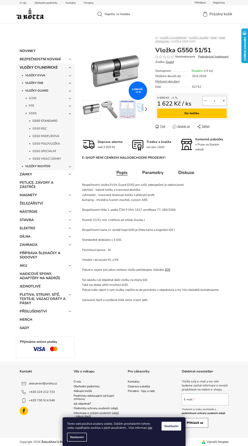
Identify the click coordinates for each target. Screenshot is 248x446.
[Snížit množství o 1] (205, 100)
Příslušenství (33, 311)
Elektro (27, 228)
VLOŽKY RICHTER (37, 166)
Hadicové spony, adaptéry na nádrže (40, 275)
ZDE (167, 270)
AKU (23, 265)
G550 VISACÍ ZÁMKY (46, 159)
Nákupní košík (83, 391)
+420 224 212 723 (42, 392)
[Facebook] (24, 411)
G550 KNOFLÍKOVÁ (45, 136)
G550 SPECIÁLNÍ (44, 151)
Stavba (27, 220)
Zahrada (28, 244)
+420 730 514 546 (42, 400)
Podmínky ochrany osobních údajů (96, 408)
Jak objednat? (82, 404)
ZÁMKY (26, 174)
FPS (31, 106)
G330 (33, 98)
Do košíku (191, 113)
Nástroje (28, 211)
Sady (24, 328)
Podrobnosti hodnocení (213, 57)
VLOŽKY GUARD (36, 91)
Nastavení (77, 437)
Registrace (219, 2)
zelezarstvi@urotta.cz (43, 383)
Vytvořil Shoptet (218, 442)
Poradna (88, 3)
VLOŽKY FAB (34, 83)
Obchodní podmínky (46, 3)
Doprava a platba (139, 386)
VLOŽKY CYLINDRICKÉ (39, 67)
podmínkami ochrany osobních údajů (203, 413)
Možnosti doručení (167, 81)
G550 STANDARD (44, 121)
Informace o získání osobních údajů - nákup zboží (96, 415)
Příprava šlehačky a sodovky (40, 255)
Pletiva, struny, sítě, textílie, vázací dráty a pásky (43, 298)
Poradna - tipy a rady (141, 391)
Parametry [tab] (153, 172)
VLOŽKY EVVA (35, 75)
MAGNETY (28, 195)
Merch (26, 319)
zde (150, 428)
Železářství (31, 203)
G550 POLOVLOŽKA (46, 144)
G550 (33, 113)
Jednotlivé (30, 286)
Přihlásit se (195, 423)
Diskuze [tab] (186, 172)
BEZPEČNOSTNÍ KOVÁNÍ (40, 59)
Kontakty (71, 3)
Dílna (25, 236)
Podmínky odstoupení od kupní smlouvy (94, 397)
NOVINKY (28, 51)
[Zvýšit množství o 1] (224, 100)
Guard (170, 62)
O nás (23, 3)
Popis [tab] (122, 172)
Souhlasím (171, 426)
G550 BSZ (39, 129)
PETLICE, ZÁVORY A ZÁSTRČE (36, 184)
